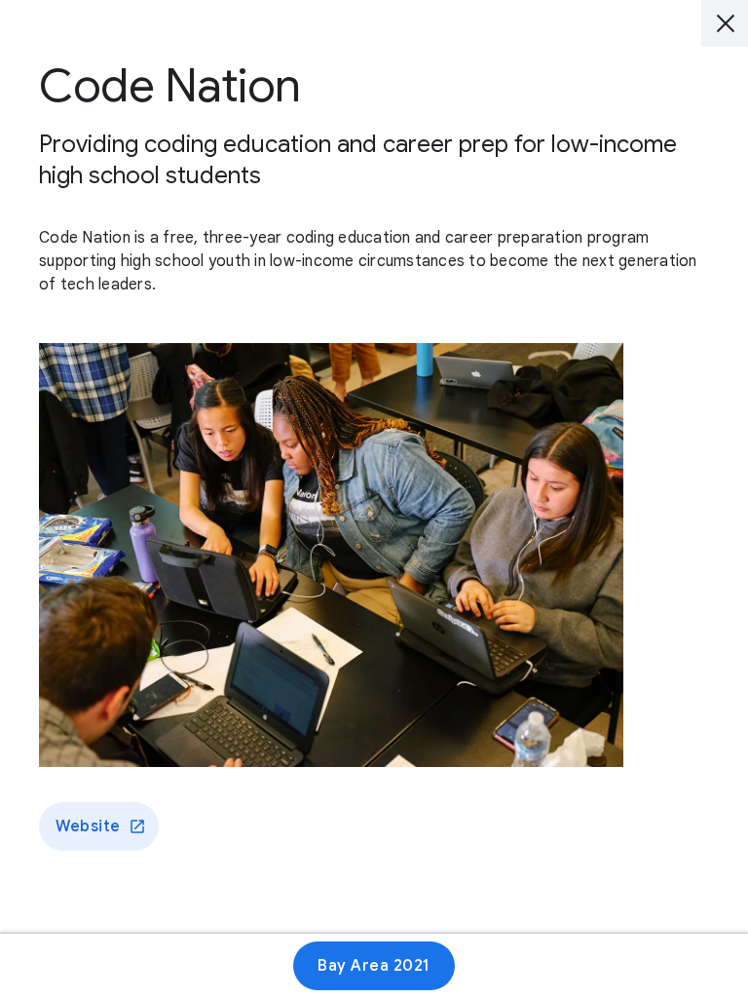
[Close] (724, 23)
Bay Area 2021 (374, 966)
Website (88, 826)
